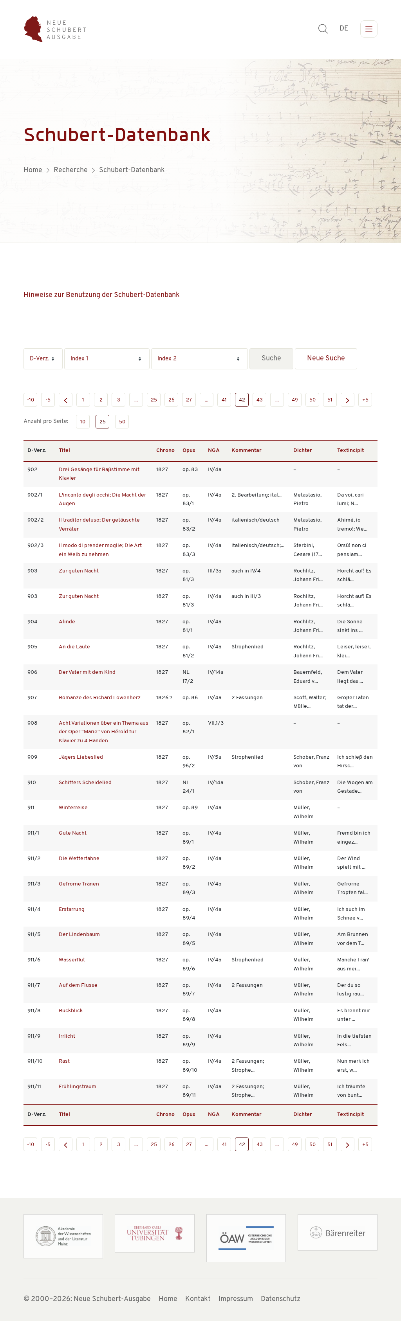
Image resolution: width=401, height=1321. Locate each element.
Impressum (236, 1299)
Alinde (67, 622)
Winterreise (73, 808)
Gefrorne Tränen (79, 884)
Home (168, 1299)
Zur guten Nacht (79, 571)
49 (295, 400)
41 (224, 400)
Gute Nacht (73, 833)
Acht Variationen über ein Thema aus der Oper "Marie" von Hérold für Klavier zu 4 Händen (103, 732)
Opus (188, 451)
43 (259, 400)
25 (154, 400)
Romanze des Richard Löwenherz (100, 698)
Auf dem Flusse (78, 985)
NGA (214, 451)
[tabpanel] (200, 151)
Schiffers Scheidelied (85, 783)
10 (82, 422)
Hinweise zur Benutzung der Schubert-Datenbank (101, 295)
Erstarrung (72, 909)
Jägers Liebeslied (81, 757)
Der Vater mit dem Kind (87, 672)
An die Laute (74, 647)
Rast (64, 1061)
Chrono (165, 451)
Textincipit (350, 451)
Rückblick (71, 1011)
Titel (64, 451)
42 (242, 400)
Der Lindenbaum (79, 935)
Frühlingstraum (77, 1087)
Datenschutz (280, 1299)
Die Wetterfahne (79, 859)
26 (171, 400)
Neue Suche (326, 358)
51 (329, 400)
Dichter (302, 451)
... (136, 400)
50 (312, 400)
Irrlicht (67, 1036)
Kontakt (198, 1299)
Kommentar (246, 451)
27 (189, 400)
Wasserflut (72, 960)
